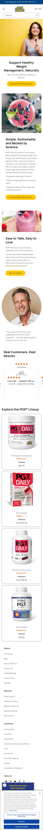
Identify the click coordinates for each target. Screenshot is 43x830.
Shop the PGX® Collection (21, 84)
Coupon (7, 763)
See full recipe (15, 273)
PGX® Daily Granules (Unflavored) (21, 456)
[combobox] (21, 15)
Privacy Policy (9, 678)
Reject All (21, 821)
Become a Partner (11, 711)
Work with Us (9, 716)
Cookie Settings (10, 673)
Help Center (8, 739)
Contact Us (8, 753)
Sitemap (7, 683)
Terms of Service (10, 664)
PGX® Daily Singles (21, 513)
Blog (5, 659)
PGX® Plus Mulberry (21, 627)
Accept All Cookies (21, 827)
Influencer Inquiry (11, 701)
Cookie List (8, 668)
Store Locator (9, 729)
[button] (3, 9)
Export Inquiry (9, 696)
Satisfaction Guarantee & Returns (17, 744)
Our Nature (8, 654)
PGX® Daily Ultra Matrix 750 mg (21, 570)
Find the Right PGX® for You (21, 197)
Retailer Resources (11, 706)
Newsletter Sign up (11, 758)
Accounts (7, 734)
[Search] (37, 15)
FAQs (6, 749)
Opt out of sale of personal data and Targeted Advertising (21, 815)
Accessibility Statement (13, 768)
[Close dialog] (4, 785)
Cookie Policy (13, 811)
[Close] (40, 793)
